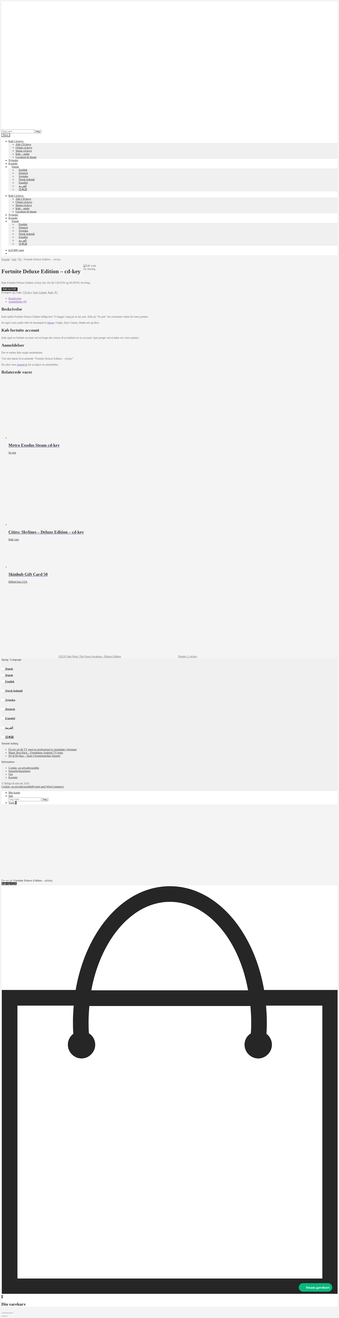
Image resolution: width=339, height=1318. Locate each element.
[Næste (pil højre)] (5, 1315)
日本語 (9, 737)
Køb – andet (22, 153)
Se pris (12, 452)
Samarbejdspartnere (19, 771)
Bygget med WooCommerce (48, 786)
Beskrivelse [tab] (14, 298)
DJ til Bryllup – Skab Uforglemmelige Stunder (34, 755)
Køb (50, 292)
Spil (14, 259)
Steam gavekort (318, 1287)
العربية (9, 727)
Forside (5, 259)
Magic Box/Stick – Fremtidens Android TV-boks (35, 752)
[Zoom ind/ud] (2, 1312)
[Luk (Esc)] (11, 1312)
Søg (37, 131)
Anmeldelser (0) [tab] (17, 301)
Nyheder (13, 160)
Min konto (14, 792)
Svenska (10, 699)
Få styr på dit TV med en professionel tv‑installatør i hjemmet (42, 749)
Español (10, 718)
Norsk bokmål (13, 690)
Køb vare (13, 539)
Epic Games (40, 292)
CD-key (27, 292)
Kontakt (12, 163)
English (9, 681)
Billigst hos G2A (17, 581)
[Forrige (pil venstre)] (2, 1315)
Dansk (9, 668)
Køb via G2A (9, 289)
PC (20, 259)
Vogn (12, 802)
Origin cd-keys (24, 147)
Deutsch (10, 709)
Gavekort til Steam (26, 157)
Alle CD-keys (23, 144)
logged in (22, 364)
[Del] (8, 1312)
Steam (50, 322)
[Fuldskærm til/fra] (5, 1312)
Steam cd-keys (24, 150)
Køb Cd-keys (15, 141)
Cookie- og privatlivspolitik (23, 767)
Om (10, 774)
